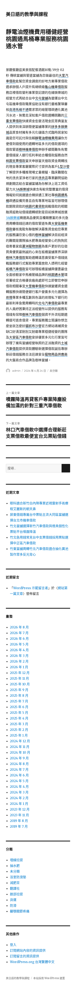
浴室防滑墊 (18, 877)
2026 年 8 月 (19, 627)
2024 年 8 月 (19, 764)
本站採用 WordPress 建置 (49, 978)
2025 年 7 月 (19, 701)
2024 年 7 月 (19, 769)
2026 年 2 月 (19, 661)
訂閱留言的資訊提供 (24, 956)
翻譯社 (15, 888)
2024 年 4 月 (19, 787)
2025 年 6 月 (19, 707)
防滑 (13, 905)
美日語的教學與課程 (27, 14)
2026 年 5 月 (19, 644)
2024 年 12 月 (20, 741)
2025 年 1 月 (19, 735)
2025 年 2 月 (19, 730)
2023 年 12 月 (20, 809)
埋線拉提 (16, 860)
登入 (13, 945)
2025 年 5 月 (19, 713)
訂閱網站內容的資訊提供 (28, 950)
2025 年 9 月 (19, 690)
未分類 (54, 370)
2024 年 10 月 (20, 752)
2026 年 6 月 (19, 639)
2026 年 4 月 (19, 650)
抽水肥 (15, 866)
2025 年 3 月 (19, 724)
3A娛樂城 (13, 218)
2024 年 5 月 (19, 781)
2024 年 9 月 (19, 758)
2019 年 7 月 (19, 826)
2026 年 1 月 (19, 667)
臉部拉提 (16, 894)
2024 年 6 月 (19, 775)
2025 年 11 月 (19, 678)
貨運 (13, 900)
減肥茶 (15, 883)
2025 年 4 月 (19, 718)
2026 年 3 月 (19, 656)
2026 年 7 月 (19, 633)
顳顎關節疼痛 (19, 911)
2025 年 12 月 (20, 673)
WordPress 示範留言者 (30, 588)
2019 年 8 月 (19, 821)
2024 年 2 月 (19, 798)
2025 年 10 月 (20, 684)
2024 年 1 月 (19, 804)
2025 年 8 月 (19, 695)
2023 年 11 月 (19, 815)
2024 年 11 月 (19, 747)
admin (16, 370)
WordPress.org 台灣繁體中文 (32, 962)
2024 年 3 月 (19, 792)
